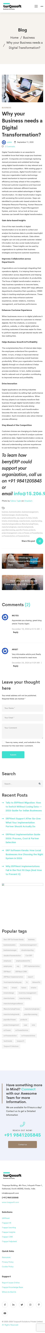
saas (25, 1025)
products (32, 530)
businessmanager (8, 515)
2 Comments (10, 146)
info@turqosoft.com (10, 1193)
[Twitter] (22, 1305)
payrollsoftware (22, 530)
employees (8, 966)
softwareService (36, 533)
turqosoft (20, 1041)
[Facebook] (5, 1305)
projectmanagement (9, 533)
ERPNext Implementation (13, 977)
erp (18, 518)
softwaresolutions (23, 536)
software (25, 533)
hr (26, 518)
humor (24, 988)
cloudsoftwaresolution (12, 956)
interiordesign (13, 521)
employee (7, 961)
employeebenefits (9, 518)
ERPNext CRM (21, 972)
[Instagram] (30, 1305)
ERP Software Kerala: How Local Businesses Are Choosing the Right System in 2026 (24, 854)
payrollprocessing (8, 530)
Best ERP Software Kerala (14, 939)
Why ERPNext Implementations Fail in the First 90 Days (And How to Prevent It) (24, 870)
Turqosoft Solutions (11, 1046)
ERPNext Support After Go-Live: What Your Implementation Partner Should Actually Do (23, 822)
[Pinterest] (39, 1305)
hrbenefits (36, 982)
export (22, 518)
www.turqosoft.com (10, 1202)
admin (9, 142)
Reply (15, 632)
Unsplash (28, 501)
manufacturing (36, 521)
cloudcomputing (22, 515)
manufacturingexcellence (11, 524)
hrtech (35, 518)
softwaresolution (8, 536)
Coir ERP (29, 956)
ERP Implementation (32, 966)
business (5, 512)
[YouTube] (5, 1313)
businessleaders (15, 512)
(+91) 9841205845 (10, 1197)
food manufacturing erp (13, 982)
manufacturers (24, 521)
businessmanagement (30, 512)
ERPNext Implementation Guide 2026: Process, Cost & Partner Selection (23, 838)
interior (4, 521)
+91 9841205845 (22, 1135)
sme (19, 533)
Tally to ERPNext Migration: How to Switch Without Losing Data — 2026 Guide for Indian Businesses (24, 806)
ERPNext (7, 972)
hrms (30, 518)
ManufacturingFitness (30, 524)
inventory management (27, 993)
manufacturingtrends (25, 527)
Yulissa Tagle (15, 501)
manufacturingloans (9, 527)
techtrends (8, 1041)
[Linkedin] (13, 1305)
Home (14, 37)
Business (29, 37)
